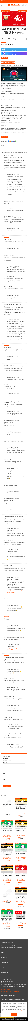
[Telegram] (12, 141)
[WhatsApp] (15, 141)
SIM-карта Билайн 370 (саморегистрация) (20, 902)
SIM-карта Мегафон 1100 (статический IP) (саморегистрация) (7, 835)
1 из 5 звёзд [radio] (3, 760)
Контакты (3, 970)
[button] (2, 5)
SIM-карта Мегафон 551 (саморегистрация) (7, 924)
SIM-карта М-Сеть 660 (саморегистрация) (20, 880)
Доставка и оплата (5, 957)
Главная (3, 8)
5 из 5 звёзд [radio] (19, 760)
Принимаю (14, 1014)
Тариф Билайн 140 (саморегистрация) (21, 812)
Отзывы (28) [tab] (3, 145)
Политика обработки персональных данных (11, 991)
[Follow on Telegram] (23, 5)
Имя (4, 773)
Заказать (4, 57)
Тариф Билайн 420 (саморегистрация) (7, 858)
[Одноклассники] (10, 141)
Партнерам (3, 965)
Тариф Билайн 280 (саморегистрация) (7, 880)
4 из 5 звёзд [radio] (13, 760)
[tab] (14, 150)
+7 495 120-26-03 (7, 979)
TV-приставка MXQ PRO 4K (20, 923)
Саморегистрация (5, 962)
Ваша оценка (5, 758)
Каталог (3, 955)
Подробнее (23, 1010)
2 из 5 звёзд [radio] (5, 760)
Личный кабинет (5, 972)
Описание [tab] (3, 148)
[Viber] (14, 141)
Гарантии (3, 960)
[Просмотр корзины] (26, 5)
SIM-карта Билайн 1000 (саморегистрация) (21, 835)
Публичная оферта (5, 989)
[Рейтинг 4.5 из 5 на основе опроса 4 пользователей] (14, 42)
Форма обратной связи (8, 981)
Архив (8, 8)
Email (4, 779)
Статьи (2, 967)
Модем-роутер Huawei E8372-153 (7, 812)
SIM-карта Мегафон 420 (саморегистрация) (21, 858)
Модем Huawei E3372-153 (7, 901)
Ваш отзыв (5, 762)
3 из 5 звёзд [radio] (9, 760)
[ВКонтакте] (8, 141)
